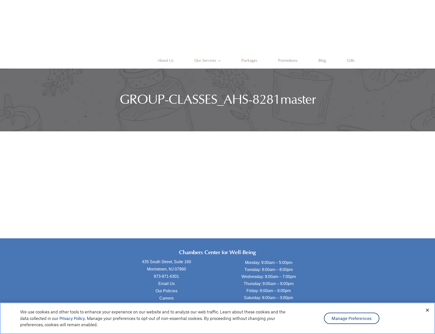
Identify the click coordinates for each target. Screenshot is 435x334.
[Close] (427, 310)
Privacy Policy (72, 318)
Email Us (166, 284)
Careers (166, 298)
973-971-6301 (166, 276)
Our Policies (166, 291)
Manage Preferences (352, 318)
